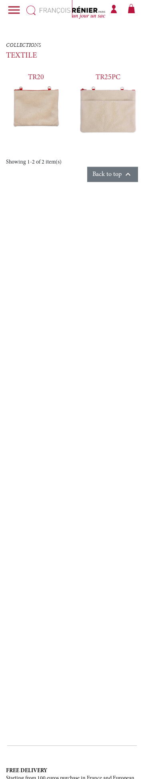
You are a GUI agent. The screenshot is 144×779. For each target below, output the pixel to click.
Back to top (112, 174)
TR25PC (108, 77)
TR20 (36, 77)
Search (31, 10)
